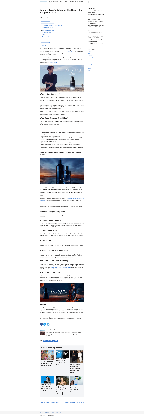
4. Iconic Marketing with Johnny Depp (49, 36)
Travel (50, 2)
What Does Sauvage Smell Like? (47, 23)
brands (44, 340)
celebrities (50, 340)
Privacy (47, 412)
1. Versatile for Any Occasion (48, 30)
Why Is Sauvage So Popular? (47, 27)
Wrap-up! (44, 45)
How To (50, 1)
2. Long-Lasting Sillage (46, 32)
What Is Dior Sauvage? (45, 21)
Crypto (76, 1)
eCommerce (55, 1)
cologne (55, 340)
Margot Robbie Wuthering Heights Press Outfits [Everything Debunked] (62, 390)
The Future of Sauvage (45, 42)
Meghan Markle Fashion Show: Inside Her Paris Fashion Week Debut (75, 368)
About (41, 412)
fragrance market (53, 62)
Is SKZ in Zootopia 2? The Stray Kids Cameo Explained (47, 363)
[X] (44, 324)
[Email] (48, 324)
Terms (52, 412)
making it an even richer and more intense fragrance (61, 267)
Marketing (67, 1)
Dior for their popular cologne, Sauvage (67, 51)
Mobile (89, 66)
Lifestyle (81, 1)
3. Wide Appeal (45, 34)
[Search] (103, 2)
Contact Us (58, 412)
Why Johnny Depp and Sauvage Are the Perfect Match (52, 25)
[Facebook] (41, 324)
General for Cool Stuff (92, 57)
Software (72, 1)
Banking (61, 1)
